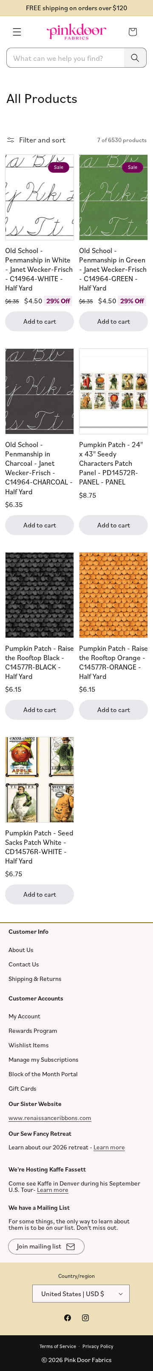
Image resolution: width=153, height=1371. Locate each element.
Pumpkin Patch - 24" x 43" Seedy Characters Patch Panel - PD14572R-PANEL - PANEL (111, 463)
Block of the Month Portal (43, 1074)
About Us (21, 949)
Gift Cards (22, 1088)
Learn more (109, 1147)
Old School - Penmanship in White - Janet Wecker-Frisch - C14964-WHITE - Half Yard (39, 268)
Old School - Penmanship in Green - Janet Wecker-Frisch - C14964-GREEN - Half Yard (113, 268)
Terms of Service (58, 1345)
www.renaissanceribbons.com (49, 1117)
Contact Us (23, 964)
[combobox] (76, 57)
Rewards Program (32, 1030)
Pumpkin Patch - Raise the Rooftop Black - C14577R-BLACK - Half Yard (39, 661)
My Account (24, 1016)
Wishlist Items (28, 1045)
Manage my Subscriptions (43, 1059)
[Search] (135, 58)
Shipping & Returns (35, 978)
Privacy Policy (97, 1345)
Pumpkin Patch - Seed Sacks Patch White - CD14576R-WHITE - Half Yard (39, 846)
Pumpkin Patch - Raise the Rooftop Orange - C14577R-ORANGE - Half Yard (113, 661)
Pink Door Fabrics (88, 1360)
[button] (17, 32)
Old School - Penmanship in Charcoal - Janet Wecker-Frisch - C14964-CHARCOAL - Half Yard (39, 468)
